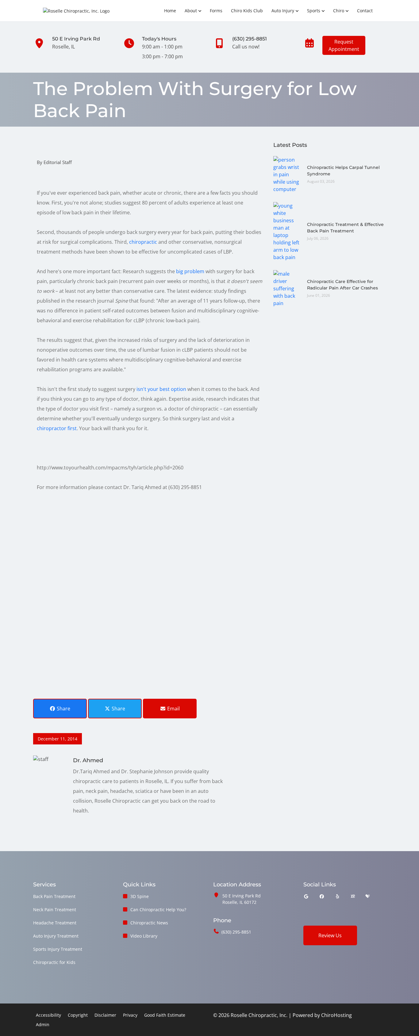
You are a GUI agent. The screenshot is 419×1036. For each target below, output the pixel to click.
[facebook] (322, 896)
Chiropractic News (149, 923)
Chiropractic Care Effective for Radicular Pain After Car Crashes (342, 285)
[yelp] (337, 896)
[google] (306, 896)
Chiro (338, 10)
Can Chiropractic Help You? (158, 909)
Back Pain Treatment (54, 896)
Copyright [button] (78, 1015)
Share (63, 708)
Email (173, 708)
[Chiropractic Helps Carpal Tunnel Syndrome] (287, 173)
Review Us (330, 935)
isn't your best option (161, 389)
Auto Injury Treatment (56, 936)
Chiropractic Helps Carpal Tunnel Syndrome (343, 171)
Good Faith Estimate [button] (164, 1015)
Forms (216, 10)
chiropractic (143, 242)
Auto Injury (282, 10)
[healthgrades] (367, 896)
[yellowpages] (353, 896)
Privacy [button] (130, 1015)
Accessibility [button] (48, 1015)
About (191, 10)
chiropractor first (57, 428)
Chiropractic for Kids (54, 962)
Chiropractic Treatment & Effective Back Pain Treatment (345, 228)
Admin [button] (42, 1024)
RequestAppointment (344, 45)
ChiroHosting (336, 1015)
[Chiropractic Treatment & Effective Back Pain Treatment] (287, 230)
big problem (190, 271)
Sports (313, 10)
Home (170, 10)
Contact (365, 10)
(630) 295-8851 (236, 932)
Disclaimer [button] (105, 1015)
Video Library (143, 936)
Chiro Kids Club (247, 10)
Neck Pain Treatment (54, 909)
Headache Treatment (54, 923)
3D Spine (139, 896)
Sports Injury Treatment (57, 949)
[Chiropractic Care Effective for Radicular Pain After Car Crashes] (287, 288)
